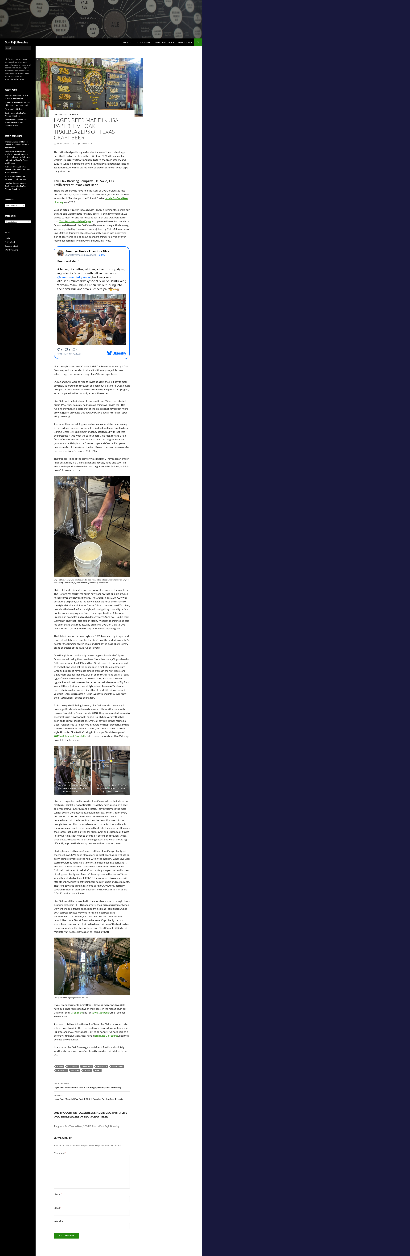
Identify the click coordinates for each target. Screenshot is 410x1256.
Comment (60, 1153)
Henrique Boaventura (14, 183)
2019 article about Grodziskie (70, 736)
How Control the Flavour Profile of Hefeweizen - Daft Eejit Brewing (16, 154)
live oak (75, 1070)
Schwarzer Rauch (100, 1012)
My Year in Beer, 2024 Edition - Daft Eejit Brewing (92, 1126)
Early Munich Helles (13, 109)
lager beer (62, 1070)
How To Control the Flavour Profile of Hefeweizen (17, 145)
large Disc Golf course (106, 1035)
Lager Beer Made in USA (66, 114)
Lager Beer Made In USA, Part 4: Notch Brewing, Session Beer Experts (88, 1097)
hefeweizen (117, 1066)
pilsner (87, 1070)
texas (97, 1070)
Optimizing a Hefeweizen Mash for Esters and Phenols (17, 160)
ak (74, 143)
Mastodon (9, 79)
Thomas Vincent (11, 142)
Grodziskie (77, 1012)
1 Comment (86, 143)
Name (58, 1194)
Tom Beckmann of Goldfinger (75, 221)
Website (58, 1221)
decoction (87, 1066)
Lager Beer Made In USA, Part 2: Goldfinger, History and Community (87, 1085)
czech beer (72, 1066)
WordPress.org (11, 250)
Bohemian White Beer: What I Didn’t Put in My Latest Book (17, 170)
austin (60, 1066)
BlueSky (20, 79)
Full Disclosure (143, 42)
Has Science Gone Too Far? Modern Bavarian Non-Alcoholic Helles (16, 122)
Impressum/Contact (164, 42)
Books (126, 42)
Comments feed (11, 246)
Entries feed (10, 242)
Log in (7, 238)
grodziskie (102, 1066)
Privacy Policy (185, 42)
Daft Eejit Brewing (16, 42)
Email (57, 1207)
